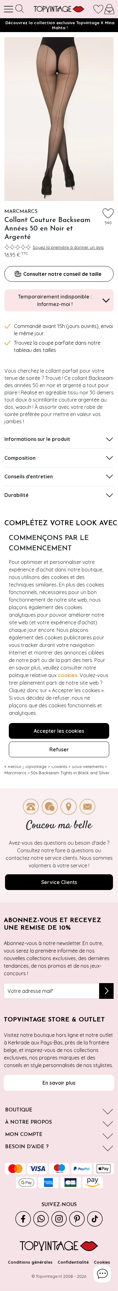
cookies (67, 675)
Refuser (59, 749)
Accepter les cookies (59, 731)
